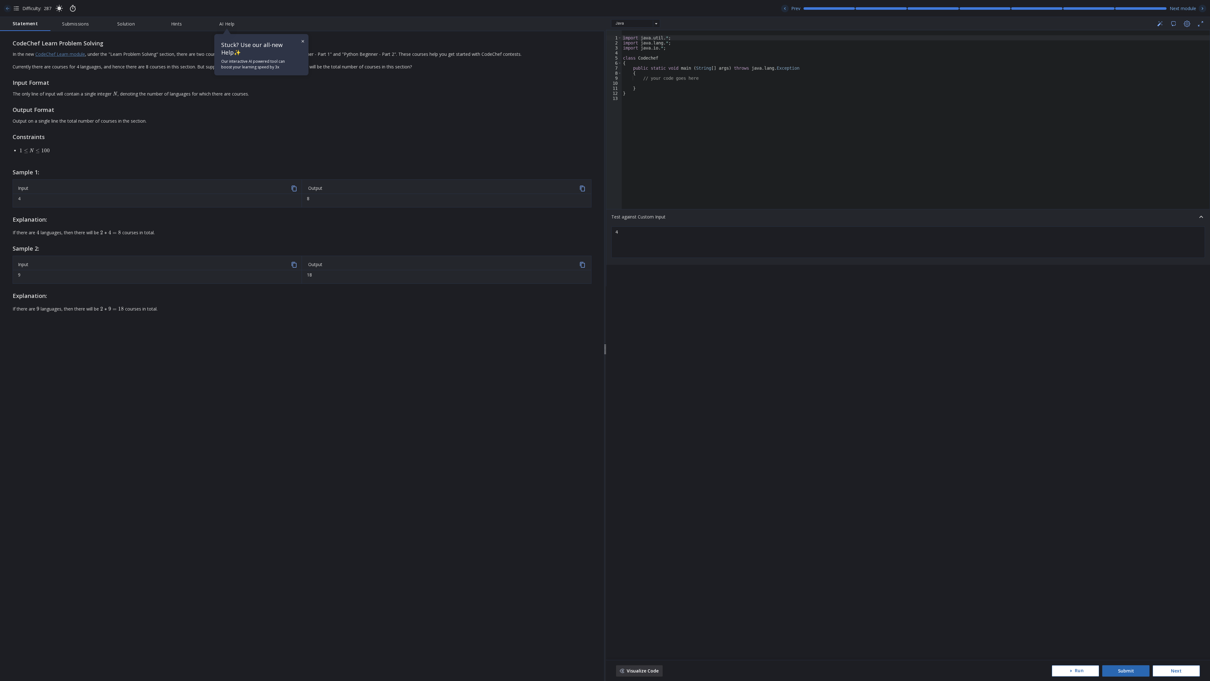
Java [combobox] (619, 23)
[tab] (25, 24)
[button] (619, 37)
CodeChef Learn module (60, 54)
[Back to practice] (7, 8)
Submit (1126, 671)
